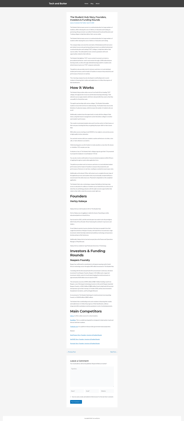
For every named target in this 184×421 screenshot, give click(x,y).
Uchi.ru (72, 316)
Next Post (113, 352)
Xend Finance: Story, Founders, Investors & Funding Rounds (86, 335)
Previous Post (71, 352)
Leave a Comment (75, 23)
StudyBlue (73, 320)
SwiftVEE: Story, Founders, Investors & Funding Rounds (85, 339)
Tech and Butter (58, 3)
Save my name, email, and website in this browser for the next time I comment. (92, 397)
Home (86, 3)
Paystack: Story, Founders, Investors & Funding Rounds (85, 343)
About (97, 3)
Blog (92, 3)
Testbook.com (74, 326)
